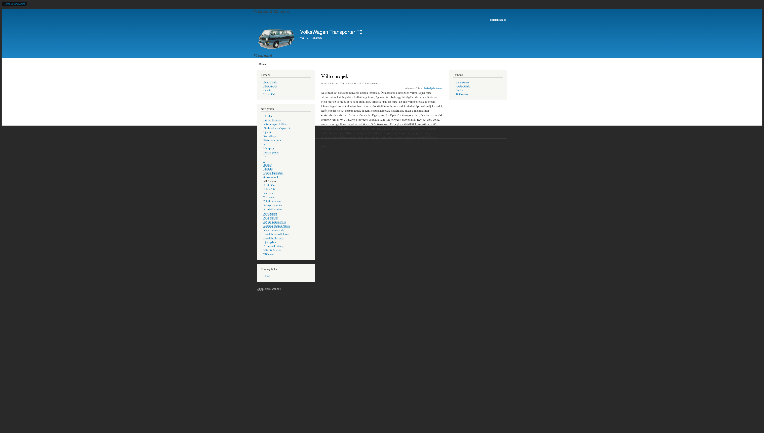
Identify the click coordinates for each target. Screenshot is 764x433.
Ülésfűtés (268, 169)
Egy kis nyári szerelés (274, 221)
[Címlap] (276, 39)
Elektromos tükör (272, 140)
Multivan (268, 193)
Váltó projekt (270, 181)
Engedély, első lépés (273, 238)
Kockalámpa (269, 136)
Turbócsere (269, 197)
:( (264, 144)
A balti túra (269, 185)
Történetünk (269, 94)
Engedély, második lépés (275, 234)
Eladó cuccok (270, 86)
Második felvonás (272, 250)
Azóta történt (270, 213)
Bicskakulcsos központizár (277, 128)
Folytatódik (269, 189)
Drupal (260, 288)
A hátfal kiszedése (272, 209)
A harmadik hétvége (273, 246)
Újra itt (267, 132)
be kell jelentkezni (433, 88)
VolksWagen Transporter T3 (331, 31)
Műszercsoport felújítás (275, 124)
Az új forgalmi (270, 217)
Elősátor (267, 116)
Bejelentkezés (498, 19)
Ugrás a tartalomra (14, 4)
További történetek (273, 173)
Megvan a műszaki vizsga (276, 225)
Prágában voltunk (272, 201)
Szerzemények (270, 177)
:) (264, 160)
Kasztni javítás (271, 152)
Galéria (267, 90)
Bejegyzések (270, 82)
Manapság (268, 148)
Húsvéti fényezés (272, 120)
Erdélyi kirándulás (272, 205)
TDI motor (268, 254)
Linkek (267, 276)
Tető (265, 156)
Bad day (267, 164)
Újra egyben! (270, 242)
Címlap (263, 64)
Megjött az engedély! (274, 230)
